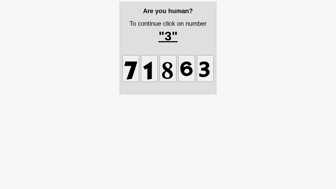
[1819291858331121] (205, 68)
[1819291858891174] (130, 68)
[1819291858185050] (168, 68)
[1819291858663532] (186, 68)
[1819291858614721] (149, 68)
